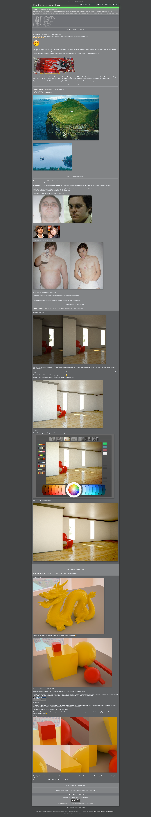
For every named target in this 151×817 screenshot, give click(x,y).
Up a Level (41, 9)
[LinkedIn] (81, 5)
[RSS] (113, 5)
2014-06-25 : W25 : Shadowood (41, 19)
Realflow (63, 11)
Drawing (67, 11)
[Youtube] (90, 5)
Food (111, 11)
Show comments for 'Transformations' (75, 304)
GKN (88, 13)
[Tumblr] (98, 5)
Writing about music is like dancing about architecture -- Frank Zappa (75, 803)
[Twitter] (106, 5)
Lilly (53, 13)
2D (70, 11)
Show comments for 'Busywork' (75, 84)
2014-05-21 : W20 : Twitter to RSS (42, 22)
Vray (44, 11)
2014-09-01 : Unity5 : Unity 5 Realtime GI (44, 16)
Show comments (56, 34)
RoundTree (100, 13)
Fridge (34, 14)
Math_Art (50, 13)
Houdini (55, 11)
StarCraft (47, 11)
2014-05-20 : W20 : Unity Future (41, 23)
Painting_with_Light (107, 13)
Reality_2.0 (45, 13)
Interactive (93, 11)
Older (69, 29)
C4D (41, 11)
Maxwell (59, 11)
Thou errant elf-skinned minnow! (75, 1)
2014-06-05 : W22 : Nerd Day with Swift (43, 21)
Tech (108, 11)
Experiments (51, 9)
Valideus (75, 13)
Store (55, 9)
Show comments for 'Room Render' (75, 569)
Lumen (51, 11)
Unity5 (41, 13)
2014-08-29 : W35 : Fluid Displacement (43, 17)
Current (81, 29)
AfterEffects (88, 11)
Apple (105, 11)
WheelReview (83, 13)
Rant (103, 11)
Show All (38, 11)
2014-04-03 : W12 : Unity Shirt (41, 25)
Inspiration (67, 13)
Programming (82, 11)
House (113, 13)
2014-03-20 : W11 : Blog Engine (41, 26)
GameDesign (61, 13)
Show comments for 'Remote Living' (75, 176)
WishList (95, 13)
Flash (78, 11)
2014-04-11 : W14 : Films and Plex (42, 24)
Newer (75, 29)
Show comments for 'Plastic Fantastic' (75, 785)
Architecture (98, 11)
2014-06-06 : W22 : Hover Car (41, 20)
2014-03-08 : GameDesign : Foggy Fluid (43, 27)
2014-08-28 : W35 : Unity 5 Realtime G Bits (44, 18)
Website (116, 13)
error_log (46, 9)
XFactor (71, 13)
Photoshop (73, 11)
